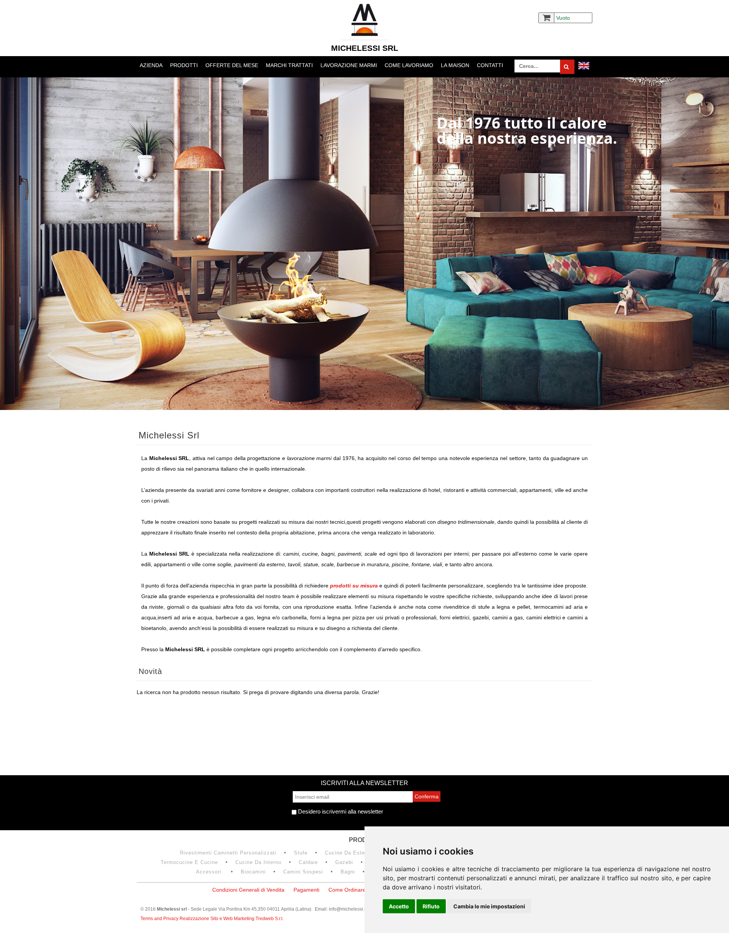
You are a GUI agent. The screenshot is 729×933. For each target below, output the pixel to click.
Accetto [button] (399, 906)
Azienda (151, 65)
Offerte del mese (231, 65)
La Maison (455, 65)
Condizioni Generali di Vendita (248, 890)
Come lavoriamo (409, 65)
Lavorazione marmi (348, 65)
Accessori (209, 872)
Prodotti (184, 65)
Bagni (348, 872)
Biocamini (253, 872)
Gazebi (344, 862)
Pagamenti (306, 890)
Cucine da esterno (349, 853)
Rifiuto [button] (431, 906)
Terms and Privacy (160, 918)
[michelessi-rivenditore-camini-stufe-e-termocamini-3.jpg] (364, 243)
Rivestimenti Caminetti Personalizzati (228, 853)
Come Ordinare (347, 890)
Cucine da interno (258, 862)
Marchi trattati (289, 65)
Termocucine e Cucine (189, 862)
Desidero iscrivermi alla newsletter (340, 811)
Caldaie (308, 862)
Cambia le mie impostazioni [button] (489, 906)
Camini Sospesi (303, 872)
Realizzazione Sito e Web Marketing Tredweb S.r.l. (232, 918)
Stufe (301, 853)
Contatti (490, 65)
